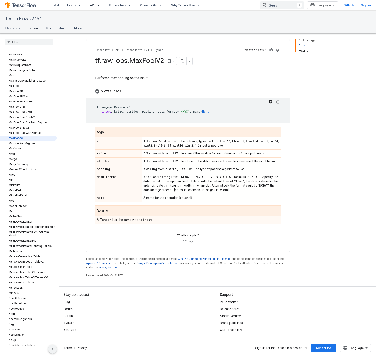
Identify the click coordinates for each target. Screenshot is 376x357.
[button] (188, 91)
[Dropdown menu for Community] (162, 5)
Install (55, 5)
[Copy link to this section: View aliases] (125, 91)
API (92, 5)
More (78, 28)
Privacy (82, 348)
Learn (71, 5)
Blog (67, 302)
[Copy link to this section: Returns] (112, 211)
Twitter (69, 323)
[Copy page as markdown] (183, 61)
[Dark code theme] (270, 101)
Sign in (366, 5)
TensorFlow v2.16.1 (23, 19)
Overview (12, 28)
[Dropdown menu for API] (100, 5)
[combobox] (282, 5)
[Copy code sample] (277, 101)
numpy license (108, 267)
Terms (68, 348)
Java (62, 28)
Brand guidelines (231, 323)
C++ (49, 28)
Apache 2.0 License (98, 263)
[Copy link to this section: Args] (108, 132)
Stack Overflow (230, 316)
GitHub (348, 5)
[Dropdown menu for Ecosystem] (131, 5)
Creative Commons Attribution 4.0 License (204, 258)
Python (33, 28)
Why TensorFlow (183, 5)
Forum (68, 309)
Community (148, 5)
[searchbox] (29, 42)
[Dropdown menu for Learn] (81, 5)
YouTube (70, 330)
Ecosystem (117, 5)
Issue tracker (229, 302)
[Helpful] (271, 50)
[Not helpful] (277, 50)
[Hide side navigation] (52, 349)
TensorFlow (102, 50)
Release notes (230, 309)
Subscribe (323, 348)
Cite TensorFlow (231, 330)
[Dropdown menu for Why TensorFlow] (200, 5)
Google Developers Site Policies (156, 263)
